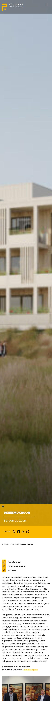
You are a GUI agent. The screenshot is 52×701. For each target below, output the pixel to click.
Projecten (13, 544)
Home (4, 544)
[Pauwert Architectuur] (12, 7)
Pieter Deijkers (31, 669)
